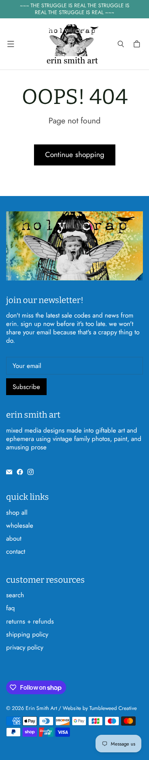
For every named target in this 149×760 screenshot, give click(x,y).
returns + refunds (30, 621)
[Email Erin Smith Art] (9, 472)
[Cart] (138, 44)
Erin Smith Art (41, 708)
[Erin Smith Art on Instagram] (30, 472)
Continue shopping (74, 154)
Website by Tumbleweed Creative (100, 708)
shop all (17, 512)
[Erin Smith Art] (73, 43)
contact (15, 551)
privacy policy (24, 647)
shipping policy (27, 634)
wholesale (19, 525)
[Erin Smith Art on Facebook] (20, 472)
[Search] (120, 44)
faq (10, 608)
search (15, 595)
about (13, 538)
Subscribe (26, 386)
